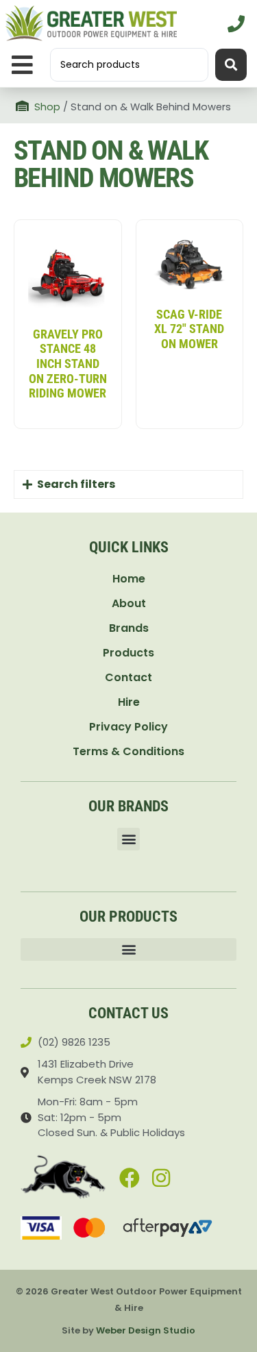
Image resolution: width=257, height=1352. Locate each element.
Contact (128, 677)
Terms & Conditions (128, 751)
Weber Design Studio (145, 1330)
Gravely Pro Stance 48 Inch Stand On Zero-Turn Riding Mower (68, 363)
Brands (129, 628)
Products (128, 653)
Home (128, 579)
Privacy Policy (128, 727)
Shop (47, 107)
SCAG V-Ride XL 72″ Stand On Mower (189, 329)
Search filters (76, 484)
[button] (22, 65)
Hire (129, 702)
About (129, 603)
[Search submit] (231, 65)
